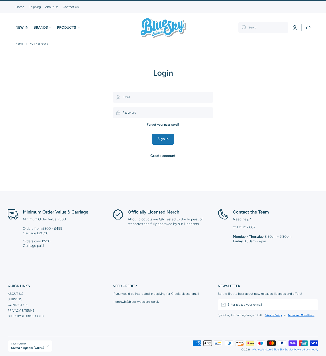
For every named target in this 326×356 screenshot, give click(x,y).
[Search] (242, 27)
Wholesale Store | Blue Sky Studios (273, 349)
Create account (162, 156)
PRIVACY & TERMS (21, 310)
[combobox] (263, 27)
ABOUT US (15, 294)
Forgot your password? (163, 125)
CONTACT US (17, 305)
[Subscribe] (312, 304)
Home (19, 43)
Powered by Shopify (306, 349)
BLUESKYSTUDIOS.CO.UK (26, 316)
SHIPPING (15, 299)
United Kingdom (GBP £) (27, 348)
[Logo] (163, 27)
